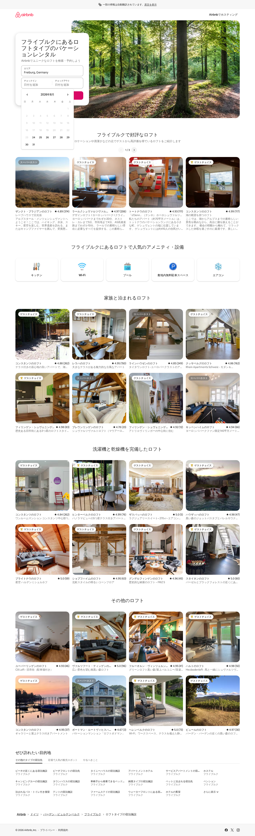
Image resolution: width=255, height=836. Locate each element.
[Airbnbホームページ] (24, 14)
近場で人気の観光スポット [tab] (62, 760)
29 (68, 137)
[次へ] (134, 150)
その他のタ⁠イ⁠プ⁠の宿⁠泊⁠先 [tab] (28, 760)
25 (40, 137)
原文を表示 (150, 4)
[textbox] (36, 85)
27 (54, 137)
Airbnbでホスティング (223, 14)
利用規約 (63, 830)
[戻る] (121, 150)
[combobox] (52, 72)
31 (33, 144)
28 (61, 137)
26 (47, 137)
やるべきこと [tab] (90, 760)
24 (33, 137)
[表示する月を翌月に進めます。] (68, 95)
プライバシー (47, 830)
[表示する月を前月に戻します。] (27, 95)
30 (26, 144)
